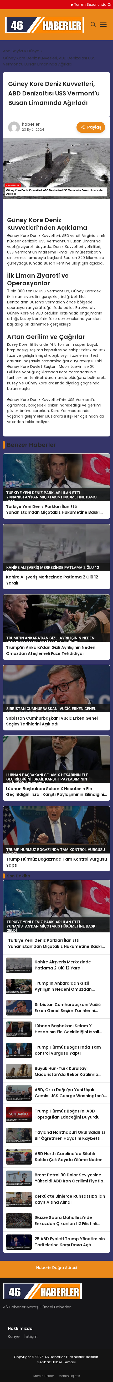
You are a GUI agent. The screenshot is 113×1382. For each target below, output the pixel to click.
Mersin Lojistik (69, 1376)
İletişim (31, 1336)
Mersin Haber (43, 1376)
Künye (14, 1336)
